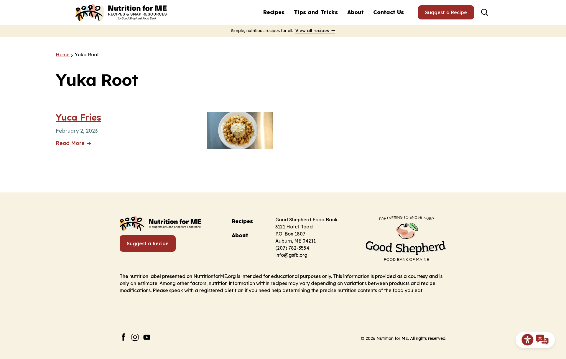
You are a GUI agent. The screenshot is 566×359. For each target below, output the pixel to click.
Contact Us (388, 12)
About (355, 12)
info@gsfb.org (291, 255)
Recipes (273, 12)
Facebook (123, 337)
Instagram (135, 337)
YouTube (147, 337)
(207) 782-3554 (292, 248)
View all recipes (312, 30)
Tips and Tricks (316, 12)
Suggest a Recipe (446, 12)
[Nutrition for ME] (121, 12)
